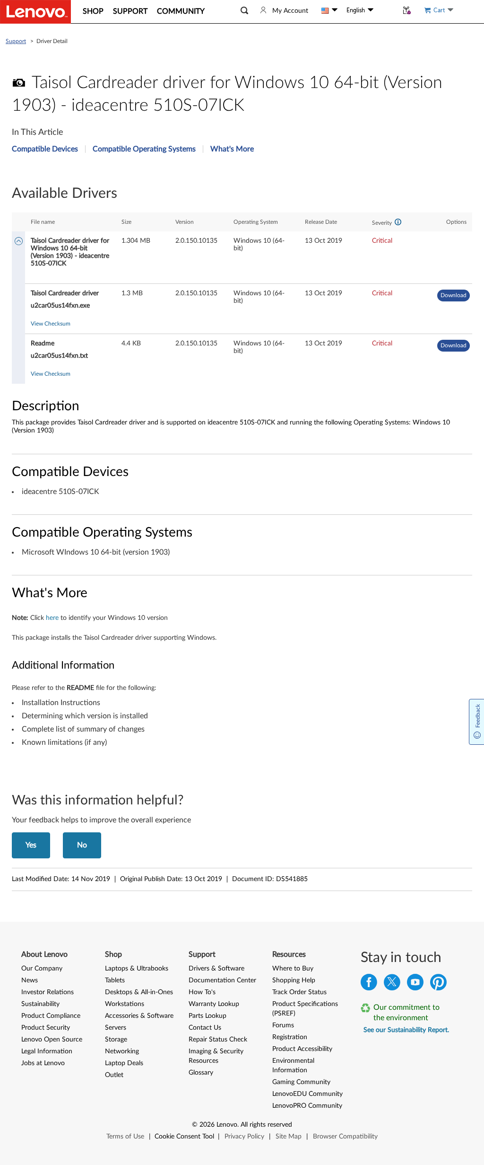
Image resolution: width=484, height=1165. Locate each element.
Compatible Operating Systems (144, 149)
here (52, 618)
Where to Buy (292, 968)
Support (16, 41)
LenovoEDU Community (307, 1094)
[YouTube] (415, 984)
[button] (244, 11)
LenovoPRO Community (307, 1106)
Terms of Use (125, 1136)
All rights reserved (266, 1124)
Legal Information (46, 1051)
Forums (283, 1025)
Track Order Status (299, 992)
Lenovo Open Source (51, 1039)
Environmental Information (293, 1066)
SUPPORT (130, 11)
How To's (202, 992)
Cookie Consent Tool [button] (184, 1136)
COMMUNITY (181, 11)
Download (454, 295)
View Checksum (50, 324)
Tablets (115, 980)
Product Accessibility (302, 1049)
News (29, 980)
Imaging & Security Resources (216, 1056)
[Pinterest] (438, 984)
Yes (31, 845)
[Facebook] (369, 984)
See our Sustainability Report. (406, 1030)
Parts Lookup (207, 1016)
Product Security (45, 1027)
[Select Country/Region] (329, 10)
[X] (392, 984)
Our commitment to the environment (406, 1013)
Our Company (41, 968)
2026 (207, 1124)
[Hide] (19, 242)
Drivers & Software (216, 968)
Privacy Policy (244, 1136)
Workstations (124, 1004)
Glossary (201, 1072)
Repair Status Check (218, 1039)
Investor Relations (47, 992)
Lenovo (226, 1124)
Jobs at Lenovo (43, 1063)
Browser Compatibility (345, 1136)
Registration (289, 1037)
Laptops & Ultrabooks (136, 968)
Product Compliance (50, 1016)
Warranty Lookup (214, 1004)
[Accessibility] (385, 10)
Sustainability (40, 1004)
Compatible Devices (45, 149)
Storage (116, 1039)
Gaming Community (301, 1082)
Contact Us (205, 1027)
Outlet (114, 1075)
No (82, 845)
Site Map (289, 1136)
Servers (115, 1027)
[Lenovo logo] (35, 12)
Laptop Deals (124, 1063)
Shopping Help (293, 980)
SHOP (93, 11)
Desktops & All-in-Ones (139, 992)
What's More (232, 149)
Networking (122, 1051)
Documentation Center (222, 980)
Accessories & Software (139, 1016)
